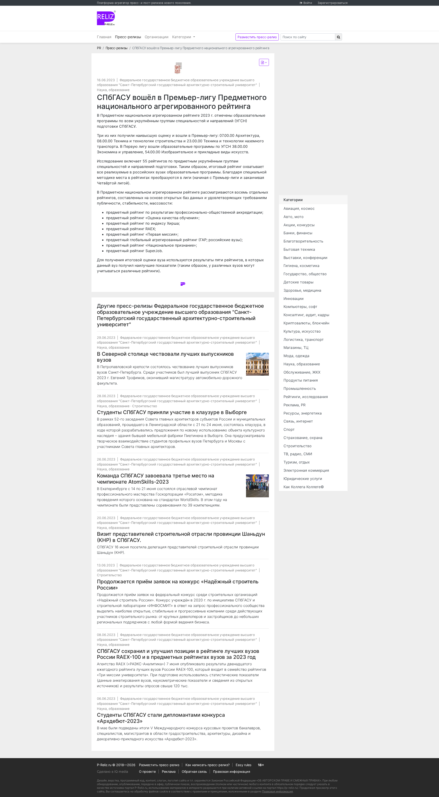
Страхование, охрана (303, 437)
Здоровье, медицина (302, 290)
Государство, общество (305, 274)
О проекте (147, 771)
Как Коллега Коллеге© (304, 487)
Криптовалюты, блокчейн (306, 323)
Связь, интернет (298, 421)
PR (99, 48)
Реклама (169, 771)
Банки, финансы (298, 233)
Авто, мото (294, 216)
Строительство (144, 406)
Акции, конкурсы (299, 225)
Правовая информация (231, 771)
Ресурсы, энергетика (303, 413)
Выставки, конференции (305, 257)
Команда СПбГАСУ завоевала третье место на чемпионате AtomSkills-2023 (155, 478)
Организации (157, 37)
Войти (307, 3)
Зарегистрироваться (333, 3)
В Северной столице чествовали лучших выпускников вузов (165, 357)
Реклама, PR (294, 405)
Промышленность (300, 388)
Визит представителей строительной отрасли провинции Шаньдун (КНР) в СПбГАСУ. (181, 537)
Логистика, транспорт (304, 339)
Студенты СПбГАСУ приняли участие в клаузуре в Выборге (172, 412)
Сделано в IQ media (112, 771)
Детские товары (298, 282)
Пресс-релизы (129, 36)
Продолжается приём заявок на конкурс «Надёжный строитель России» (178, 584)
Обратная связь (194, 771)
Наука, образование (113, 90)
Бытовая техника (299, 249)
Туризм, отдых (297, 462)
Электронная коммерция (306, 470)
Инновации (294, 298)
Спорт (289, 429)
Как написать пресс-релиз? (207, 765)
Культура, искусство (302, 331)
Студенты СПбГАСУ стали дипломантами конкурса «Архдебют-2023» (161, 718)
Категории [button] (182, 37)
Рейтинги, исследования (306, 396)
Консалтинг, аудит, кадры (306, 314)
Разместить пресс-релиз (257, 37)
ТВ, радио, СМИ (298, 454)
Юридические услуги (303, 478)
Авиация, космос (299, 208)
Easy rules (244, 765)
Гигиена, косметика (301, 265)
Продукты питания (301, 380)
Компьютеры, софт (300, 306)
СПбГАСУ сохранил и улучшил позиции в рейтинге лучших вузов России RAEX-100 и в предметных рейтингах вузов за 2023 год (178, 654)
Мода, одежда (296, 355)
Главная (104, 37)
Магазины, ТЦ (296, 347)
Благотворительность (303, 241)
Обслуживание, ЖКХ (302, 372)
